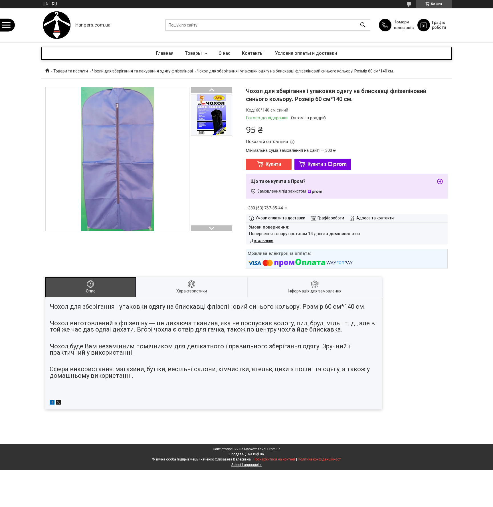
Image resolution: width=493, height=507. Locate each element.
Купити (273, 164)
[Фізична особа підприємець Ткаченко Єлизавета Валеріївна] (57, 25)
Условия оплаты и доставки (306, 53)
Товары (194, 53)
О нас (225, 53)
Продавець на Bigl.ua (246, 454)
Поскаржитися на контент (274, 459)
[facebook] (52, 403)
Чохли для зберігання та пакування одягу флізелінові (142, 71)
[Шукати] (363, 25)
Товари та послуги (70, 71)
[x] (58, 403)
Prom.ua (273, 449)
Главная (164, 53)
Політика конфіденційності (320, 459)
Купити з (317, 164)
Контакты (253, 53)
